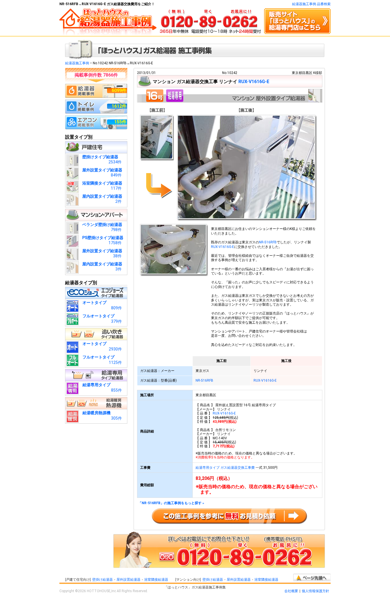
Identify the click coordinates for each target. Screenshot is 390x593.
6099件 (119, 90)
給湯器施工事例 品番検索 (311, 4)
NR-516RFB (268, 242)
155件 (120, 122)
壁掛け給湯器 (102, 580)
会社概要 (291, 591)
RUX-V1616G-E (253, 81)
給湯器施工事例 (77, 63)
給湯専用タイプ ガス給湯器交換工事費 (225, 468)
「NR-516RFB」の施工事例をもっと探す (171, 503)
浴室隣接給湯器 (156, 580)
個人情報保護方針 (315, 591)
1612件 (119, 106)
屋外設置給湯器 (128, 580)
